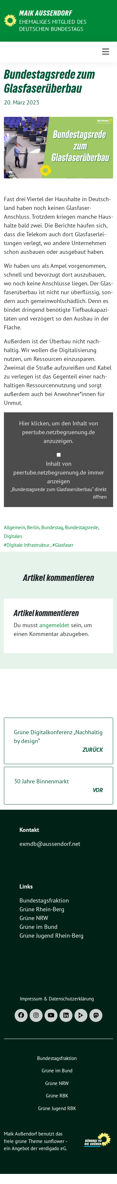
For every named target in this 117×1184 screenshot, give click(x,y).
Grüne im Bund (39, 926)
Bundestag (52, 527)
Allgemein (14, 527)
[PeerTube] (80, 1015)
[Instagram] (36, 1015)
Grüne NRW (34, 918)
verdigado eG (52, 1148)
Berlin (33, 527)
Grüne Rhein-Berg (42, 909)
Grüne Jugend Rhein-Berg (52, 935)
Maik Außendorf (45, 13)
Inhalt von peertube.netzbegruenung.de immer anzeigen (58, 472)
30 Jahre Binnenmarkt (58, 786)
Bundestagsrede (81, 527)
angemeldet (54, 625)
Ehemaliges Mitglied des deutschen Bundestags (53, 25)
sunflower (54, 1141)
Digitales (13, 536)
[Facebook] (21, 1015)
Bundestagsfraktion (44, 900)
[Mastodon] (95, 1015)
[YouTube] (51, 1015)
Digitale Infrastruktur (27, 545)
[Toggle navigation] (105, 52)
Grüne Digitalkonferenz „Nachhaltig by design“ (58, 740)
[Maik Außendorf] (10, 20)
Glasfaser (64, 545)
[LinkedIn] (65, 1015)
